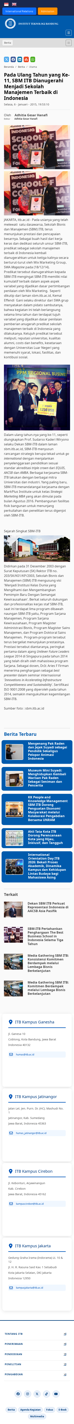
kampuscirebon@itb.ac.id (30, 1203)
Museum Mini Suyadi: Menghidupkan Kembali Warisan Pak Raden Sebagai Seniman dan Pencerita (47, 778)
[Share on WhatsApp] (32, 59)
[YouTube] (56, 1394)
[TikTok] (46, 1394)
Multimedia (37, 1416)
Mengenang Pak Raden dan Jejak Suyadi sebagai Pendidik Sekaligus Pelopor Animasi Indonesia (47, 751)
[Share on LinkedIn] (19, 59)
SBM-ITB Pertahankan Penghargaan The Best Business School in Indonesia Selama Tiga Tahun (45, 936)
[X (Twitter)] (37, 1394)
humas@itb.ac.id (25, 1054)
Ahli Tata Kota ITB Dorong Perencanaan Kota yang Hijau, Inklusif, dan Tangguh (45, 837)
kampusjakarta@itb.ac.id (29, 1287)
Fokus (49, 1409)
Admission (47, 11)
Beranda (9, 67)
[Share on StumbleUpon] (26, 59)
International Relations (19, 11)
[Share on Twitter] (6, 59)
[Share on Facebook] (13, 59)
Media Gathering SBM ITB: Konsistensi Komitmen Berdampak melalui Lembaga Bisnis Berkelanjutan (48, 963)
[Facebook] (18, 1394)
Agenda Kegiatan (30, 1409)
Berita (21, 67)
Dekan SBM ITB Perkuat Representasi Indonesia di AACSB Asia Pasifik (48, 907)
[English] (14, 4)
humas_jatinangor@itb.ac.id (31, 1133)
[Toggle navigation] (69, 43)
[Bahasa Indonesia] (6, 4)
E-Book (63, 1409)
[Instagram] (27, 1394)
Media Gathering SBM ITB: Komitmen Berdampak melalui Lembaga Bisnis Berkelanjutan (48, 988)
